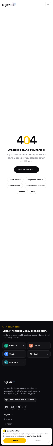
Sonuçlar (21, 191)
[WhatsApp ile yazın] (24, 407)
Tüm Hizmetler (15, 180)
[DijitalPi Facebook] (18, 407)
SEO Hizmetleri (14, 185)
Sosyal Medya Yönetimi (35, 185)
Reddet (38, 441)
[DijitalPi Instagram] (12, 407)
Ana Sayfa (8, 419)
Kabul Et (14, 441)
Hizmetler (8, 424)
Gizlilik (39, 436)
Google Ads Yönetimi (35, 180)
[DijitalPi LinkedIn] (6, 407)
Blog (33, 191)
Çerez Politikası (30, 436)
